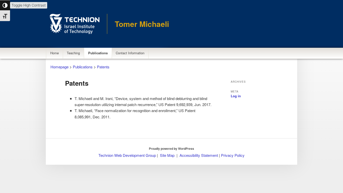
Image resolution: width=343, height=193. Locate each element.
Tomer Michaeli (142, 23)
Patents (103, 66)
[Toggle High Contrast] (5, 5)
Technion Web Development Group (127, 155)
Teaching (73, 53)
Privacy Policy (233, 155)
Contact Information (130, 53)
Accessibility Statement (199, 155)
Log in (236, 95)
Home (54, 53)
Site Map (167, 155)
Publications (98, 53)
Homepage (59, 66)
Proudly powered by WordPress (171, 148)
